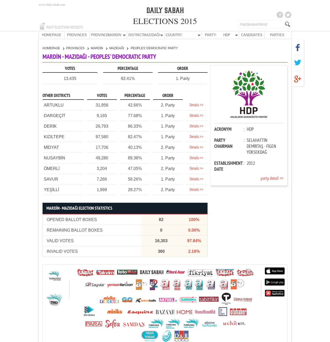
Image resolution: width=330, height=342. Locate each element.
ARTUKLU (54, 105)
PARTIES (277, 35)
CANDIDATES (251, 35)
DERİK (50, 126)
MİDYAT (51, 147)
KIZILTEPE (54, 137)
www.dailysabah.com (52, 4)
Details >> (196, 105)
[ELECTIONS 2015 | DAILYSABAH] (165, 11)
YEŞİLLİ (51, 190)
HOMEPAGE (51, 35)
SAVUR (51, 179)
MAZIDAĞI (117, 48)
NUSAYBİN (54, 158)
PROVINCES (77, 35)
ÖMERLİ (52, 168)
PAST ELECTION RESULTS (64, 27)
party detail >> (272, 179)
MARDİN (97, 48)
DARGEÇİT (54, 115)
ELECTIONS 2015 (165, 20)
